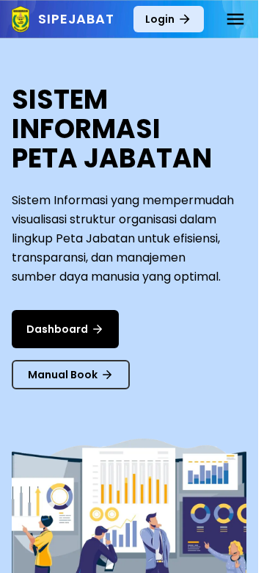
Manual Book (63, 374)
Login (160, 19)
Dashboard (57, 329)
